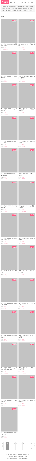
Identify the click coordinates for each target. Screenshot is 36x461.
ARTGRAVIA (18, 8)
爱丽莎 (5, 81)
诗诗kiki (6, 243)
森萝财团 (15, 10)
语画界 (30, 8)
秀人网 (9, 6)
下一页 (31, 446)
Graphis (4, 6)
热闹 (25, 2)
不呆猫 (23, 49)
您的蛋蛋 (6, 49)
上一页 (5, 446)
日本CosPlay (8, 10)
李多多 (23, 178)
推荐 (28, 2)
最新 (11, 2)
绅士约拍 (25, 6)
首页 (2, 445)
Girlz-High (29, 10)
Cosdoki (24, 10)
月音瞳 (23, 81)
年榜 (21, 2)
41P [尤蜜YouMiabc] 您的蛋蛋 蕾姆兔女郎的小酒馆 (9, 368)
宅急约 (9, 8)
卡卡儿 (23, 405)
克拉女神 (20, 6)
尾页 (34, 445)
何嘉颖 (5, 146)
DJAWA (31, 6)
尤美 (3, 10)
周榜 (15, 2)
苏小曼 (5, 275)
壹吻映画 (4, 8)
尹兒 (23, 308)
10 (28, 443)
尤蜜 (13, 8)
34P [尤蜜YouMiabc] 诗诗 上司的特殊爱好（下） (9, 239)
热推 (31, 2)
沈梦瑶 (5, 340)
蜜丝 (19, 10)
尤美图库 (5, 2)
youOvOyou (24, 275)
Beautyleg (14, 6)
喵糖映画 (25, 8)
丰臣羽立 (24, 373)
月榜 (18, 2)
